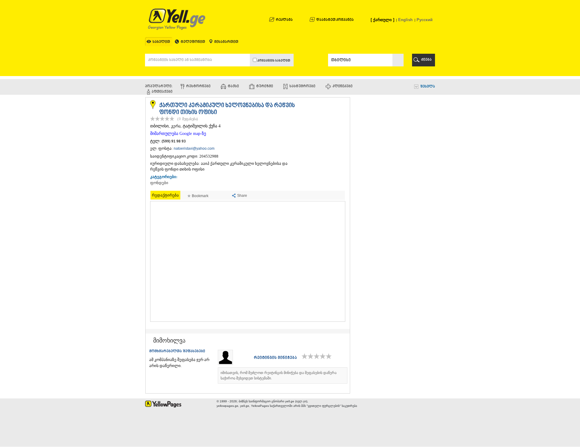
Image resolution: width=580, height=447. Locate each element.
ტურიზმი (264, 86)
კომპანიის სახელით (273, 61)
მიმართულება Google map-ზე (178, 133)
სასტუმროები (302, 86)
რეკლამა (284, 20)
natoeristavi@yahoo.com (194, 148)
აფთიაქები (162, 92)
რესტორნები (198, 86)
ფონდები (159, 183)
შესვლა (427, 87)
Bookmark (200, 196)
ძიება (426, 60)
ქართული (382, 20)
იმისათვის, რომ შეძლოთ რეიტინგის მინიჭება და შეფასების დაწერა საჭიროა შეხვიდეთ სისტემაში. (279, 375)
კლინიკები (343, 86)
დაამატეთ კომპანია (335, 20)
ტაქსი (233, 86)
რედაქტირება (165, 195)
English (405, 20)
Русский (425, 20)
